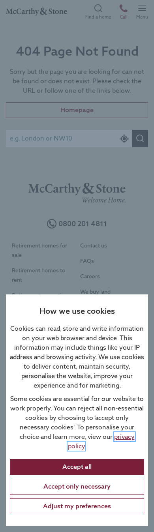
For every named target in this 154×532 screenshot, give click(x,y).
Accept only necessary (77, 486)
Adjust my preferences (77, 506)
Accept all (77, 467)
